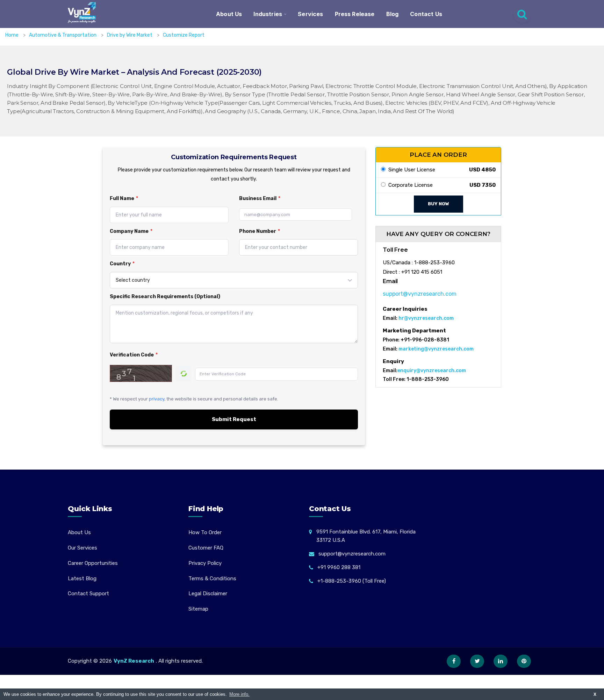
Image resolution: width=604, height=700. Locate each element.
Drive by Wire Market (130, 35)
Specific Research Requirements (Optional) (165, 297)
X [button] (595, 694)
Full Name (124, 198)
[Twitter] (477, 661)
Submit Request (234, 419)
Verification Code (134, 355)
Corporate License (409, 185)
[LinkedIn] (501, 661)
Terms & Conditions (212, 578)
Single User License (410, 170)
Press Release (355, 13)
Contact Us (426, 13)
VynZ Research (134, 661)
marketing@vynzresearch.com (436, 349)
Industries (267, 13)
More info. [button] (239, 694)
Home (12, 35)
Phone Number (259, 231)
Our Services (82, 548)
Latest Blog (82, 578)
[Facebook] (454, 661)
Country (122, 264)
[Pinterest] (524, 661)
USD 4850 (482, 170)
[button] (585, 681)
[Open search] (522, 14)
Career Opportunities (93, 563)
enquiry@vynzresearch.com (431, 371)
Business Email (259, 198)
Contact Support (88, 593)
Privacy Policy (205, 563)
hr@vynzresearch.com (426, 318)
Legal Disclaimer (207, 593)
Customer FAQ (205, 548)
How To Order (205, 532)
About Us (229, 13)
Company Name (131, 231)
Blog (392, 13)
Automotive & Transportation (63, 35)
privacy (156, 398)
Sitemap (198, 609)
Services (310, 13)
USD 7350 (482, 185)
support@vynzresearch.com (419, 293)
